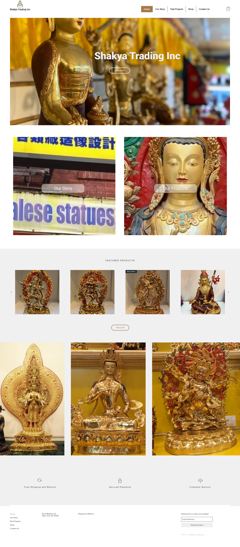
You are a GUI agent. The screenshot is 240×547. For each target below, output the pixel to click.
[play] (224, 20)
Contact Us (14, 528)
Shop (12, 525)
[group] (120, 292)
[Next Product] (228, 292)
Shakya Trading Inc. (20, 9)
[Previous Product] (11, 292)
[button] (228, 8)
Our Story (14, 518)
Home (12, 514)
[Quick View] (37, 292)
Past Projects (15, 521)
